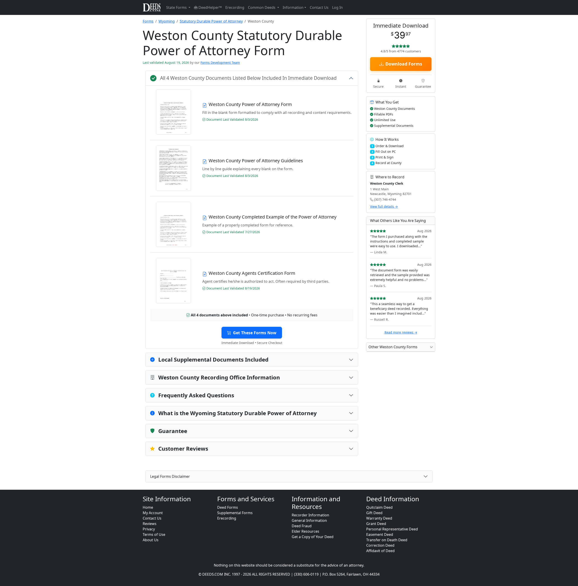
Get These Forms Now (254, 332)
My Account (153, 512)
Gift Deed (374, 512)
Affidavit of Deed (380, 550)
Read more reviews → (401, 332)
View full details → (384, 206)
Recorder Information (310, 515)
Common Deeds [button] (262, 7)
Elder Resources (305, 531)
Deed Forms (227, 507)
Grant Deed (376, 523)
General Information (309, 520)
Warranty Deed (379, 518)
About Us (150, 539)
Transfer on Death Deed (386, 539)
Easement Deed (379, 534)
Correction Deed (380, 545)
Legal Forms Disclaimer (170, 476)
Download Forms (403, 64)
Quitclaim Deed (379, 507)
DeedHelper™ (210, 7)
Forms (148, 21)
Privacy (149, 529)
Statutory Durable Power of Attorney (211, 21)
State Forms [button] (177, 7)
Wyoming (166, 21)
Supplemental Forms (235, 512)
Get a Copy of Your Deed (312, 536)
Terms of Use (154, 534)
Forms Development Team (220, 62)
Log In (337, 7)
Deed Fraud (302, 525)
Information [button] (293, 7)
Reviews (149, 523)
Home (148, 507)
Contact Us (319, 7)
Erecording (234, 7)
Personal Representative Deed (392, 529)
